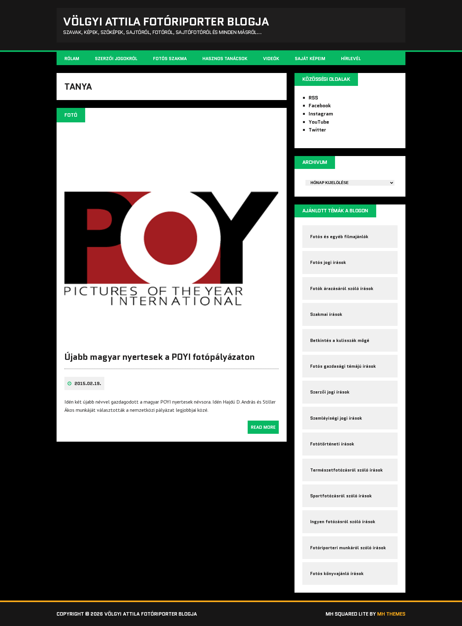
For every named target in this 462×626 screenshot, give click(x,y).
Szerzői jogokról (116, 58)
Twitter (317, 129)
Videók (271, 58)
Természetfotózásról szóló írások (346, 470)
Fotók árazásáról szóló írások (341, 288)
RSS (313, 97)
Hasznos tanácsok (224, 58)
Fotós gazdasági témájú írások (343, 366)
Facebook (320, 105)
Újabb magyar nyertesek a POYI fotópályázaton (159, 356)
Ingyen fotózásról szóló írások (342, 521)
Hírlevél (351, 58)
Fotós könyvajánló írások (337, 573)
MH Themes (391, 614)
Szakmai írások (326, 314)
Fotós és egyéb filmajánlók (339, 236)
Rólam (71, 58)
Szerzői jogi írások (329, 392)
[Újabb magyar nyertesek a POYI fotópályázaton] (171, 340)
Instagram (321, 113)
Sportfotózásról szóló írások (341, 496)
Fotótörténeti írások (332, 444)
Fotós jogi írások (328, 262)
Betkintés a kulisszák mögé (339, 340)
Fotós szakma (170, 58)
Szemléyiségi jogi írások (336, 418)
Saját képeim (310, 58)
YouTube (319, 122)
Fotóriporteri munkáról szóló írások (348, 548)
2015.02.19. (87, 383)
